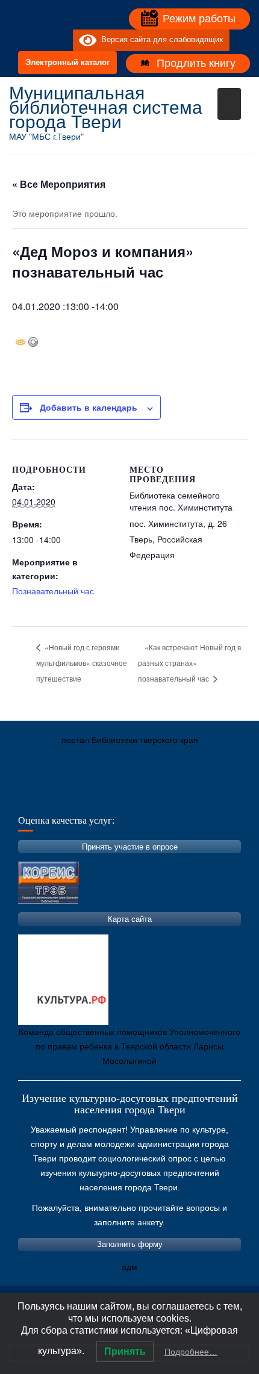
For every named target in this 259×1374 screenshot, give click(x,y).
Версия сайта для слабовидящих (160, 40)
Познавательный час (53, 591)
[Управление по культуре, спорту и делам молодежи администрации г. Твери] (217, 797)
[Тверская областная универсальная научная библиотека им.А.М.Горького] (108, 797)
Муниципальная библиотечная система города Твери (105, 107)
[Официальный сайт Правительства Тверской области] (181, 797)
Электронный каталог (67, 62)
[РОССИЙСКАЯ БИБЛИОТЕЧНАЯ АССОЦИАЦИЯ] (144, 797)
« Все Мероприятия (58, 184)
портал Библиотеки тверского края (129, 740)
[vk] (39, 40)
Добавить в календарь (88, 407)
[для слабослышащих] (60, 40)
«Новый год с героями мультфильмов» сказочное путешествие (81, 662)
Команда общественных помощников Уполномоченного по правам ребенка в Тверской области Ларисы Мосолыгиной (129, 1046)
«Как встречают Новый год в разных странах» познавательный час (189, 662)
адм (129, 1267)
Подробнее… (190, 1352)
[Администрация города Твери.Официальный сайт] (36, 797)
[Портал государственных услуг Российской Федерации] (72, 797)
